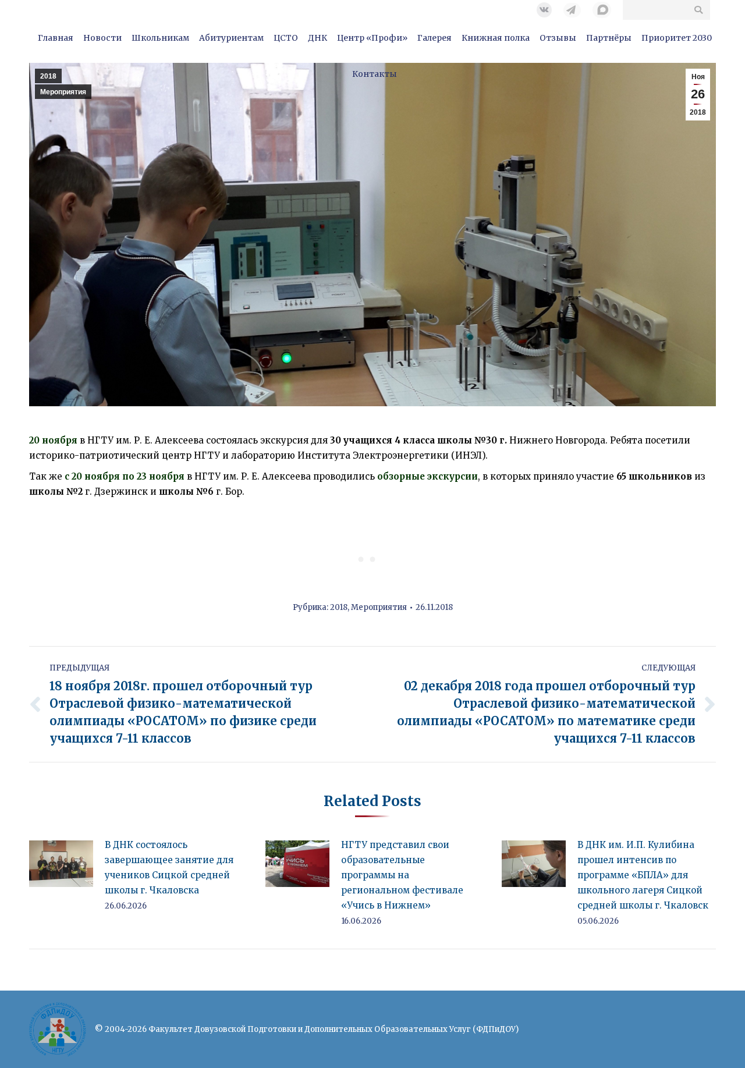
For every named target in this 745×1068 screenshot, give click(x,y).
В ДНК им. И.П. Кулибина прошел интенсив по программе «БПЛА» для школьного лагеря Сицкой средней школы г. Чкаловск (642, 875)
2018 (338, 607)
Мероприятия (379, 607)
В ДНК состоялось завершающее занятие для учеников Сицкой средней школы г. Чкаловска (169, 867)
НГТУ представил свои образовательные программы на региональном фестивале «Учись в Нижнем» (402, 875)
